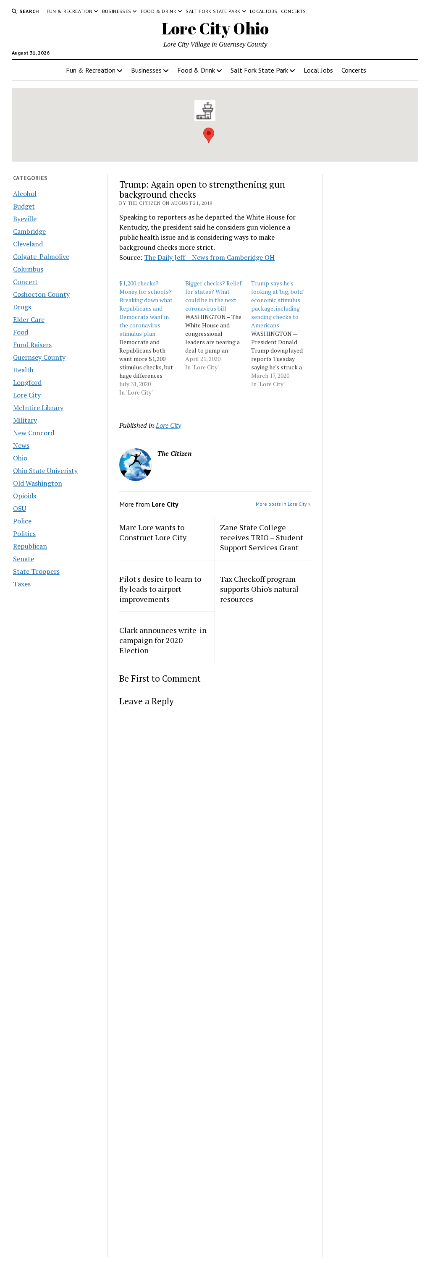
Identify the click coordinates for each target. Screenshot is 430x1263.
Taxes (22, 583)
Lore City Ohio (215, 28)
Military (25, 420)
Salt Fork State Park (213, 11)
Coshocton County (41, 294)
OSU (19, 508)
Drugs (22, 306)
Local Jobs (264, 11)
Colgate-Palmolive (41, 256)
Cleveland (28, 243)
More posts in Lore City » (283, 504)
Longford (27, 382)
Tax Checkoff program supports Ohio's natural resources (259, 589)
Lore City (27, 395)
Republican (30, 546)
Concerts (293, 11)
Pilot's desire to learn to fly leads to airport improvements (160, 589)
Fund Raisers (32, 344)
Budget (24, 206)
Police (22, 521)
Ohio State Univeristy (45, 470)
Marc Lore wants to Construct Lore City (152, 532)
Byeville (25, 218)
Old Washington (37, 483)
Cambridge (29, 231)
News (21, 445)
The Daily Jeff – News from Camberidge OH (209, 257)
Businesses (116, 11)
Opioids (24, 495)
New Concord (33, 432)
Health (23, 369)
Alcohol (25, 193)
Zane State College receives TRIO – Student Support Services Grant (261, 537)
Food (20, 332)
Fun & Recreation (70, 11)
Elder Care (29, 319)
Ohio (20, 458)
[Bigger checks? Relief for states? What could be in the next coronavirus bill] (218, 325)
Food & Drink (158, 11)
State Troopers (36, 571)
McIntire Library (38, 407)
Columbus (28, 269)
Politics (24, 533)
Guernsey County (39, 357)
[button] (209, 135)
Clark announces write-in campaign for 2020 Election (163, 640)
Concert (25, 281)
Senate (23, 558)
